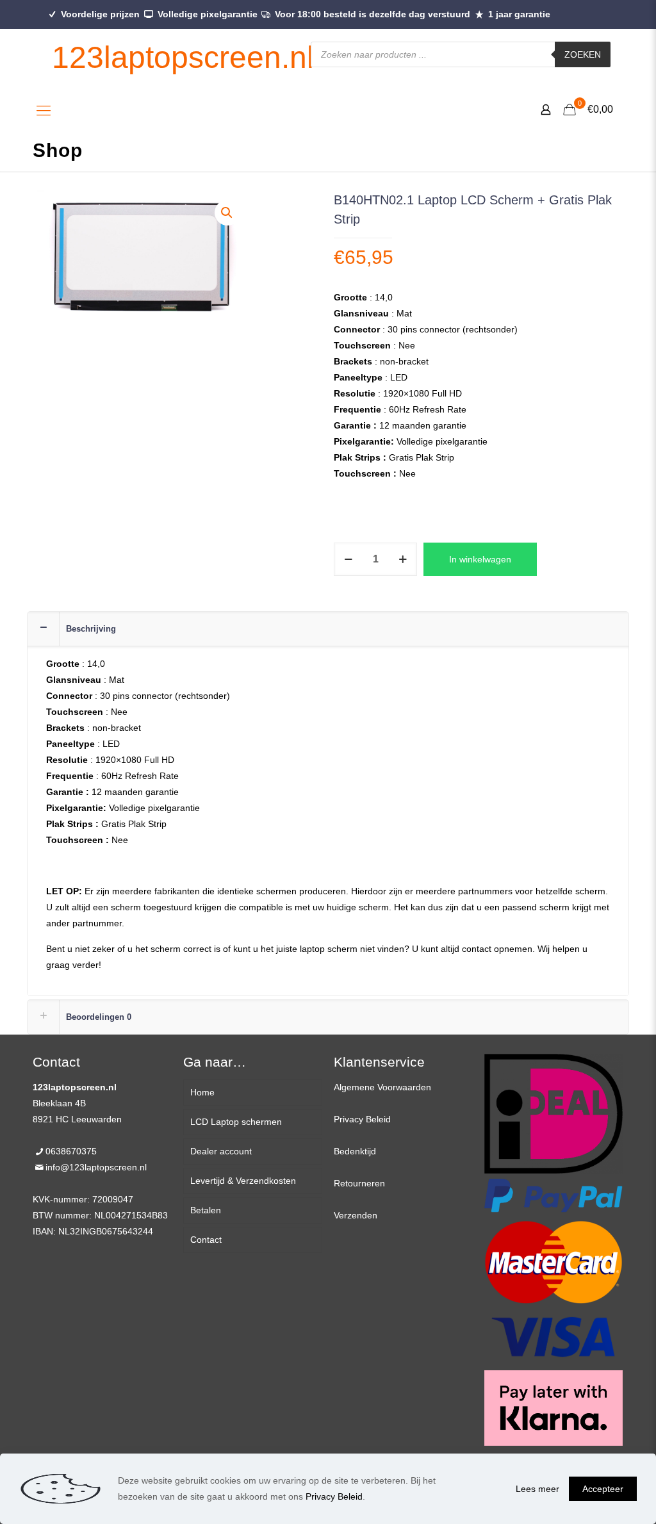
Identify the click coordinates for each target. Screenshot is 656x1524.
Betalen (205, 1210)
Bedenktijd (355, 1151)
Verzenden (355, 1215)
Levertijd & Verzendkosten (243, 1181)
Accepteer (602, 1489)
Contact (206, 1239)
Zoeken (582, 54)
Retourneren (359, 1183)
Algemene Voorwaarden (382, 1087)
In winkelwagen (480, 559)
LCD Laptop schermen (236, 1122)
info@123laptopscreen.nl (96, 1167)
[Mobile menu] (43, 111)
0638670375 (71, 1151)
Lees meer (537, 1489)
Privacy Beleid (362, 1119)
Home (202, 1092)
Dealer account (221, 1151)
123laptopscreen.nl (183, 57)
